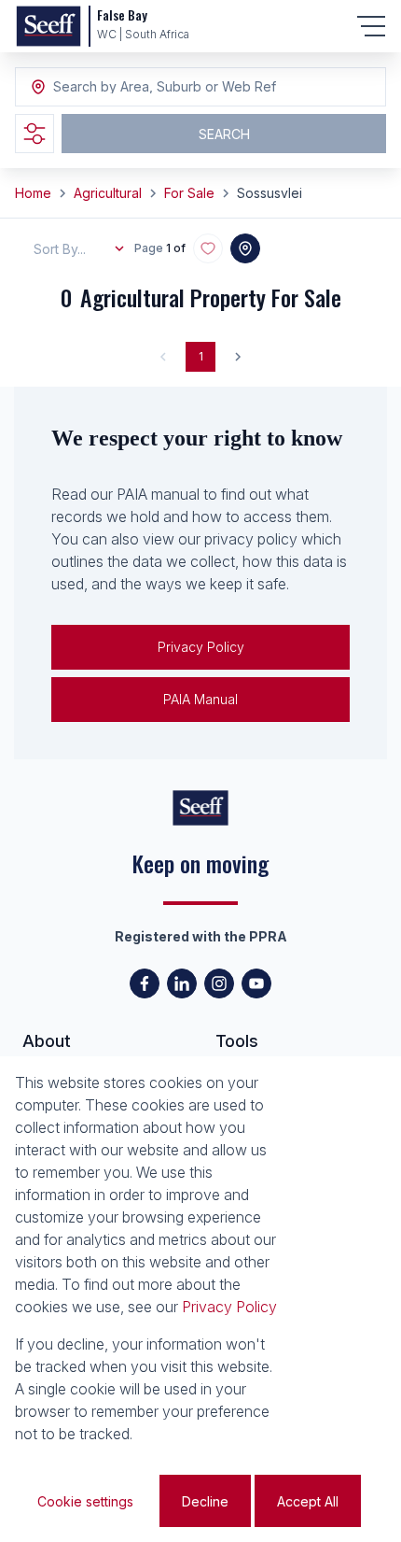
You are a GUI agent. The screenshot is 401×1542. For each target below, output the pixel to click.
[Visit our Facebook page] (144, 983)
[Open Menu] (371, 26)
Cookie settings (85, 1501)
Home (33, 193)
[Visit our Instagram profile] (219, 983)
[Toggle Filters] (34, 133)
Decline (205, 1501)
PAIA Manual (200, 699)
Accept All (308, 1501)
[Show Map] (245, 248)
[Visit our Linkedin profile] (182, 983)
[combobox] (154, 87)
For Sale (189, 193)
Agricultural (108, 193)
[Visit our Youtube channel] (256, 983)
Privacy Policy (201, 647)
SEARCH (224, 134)
